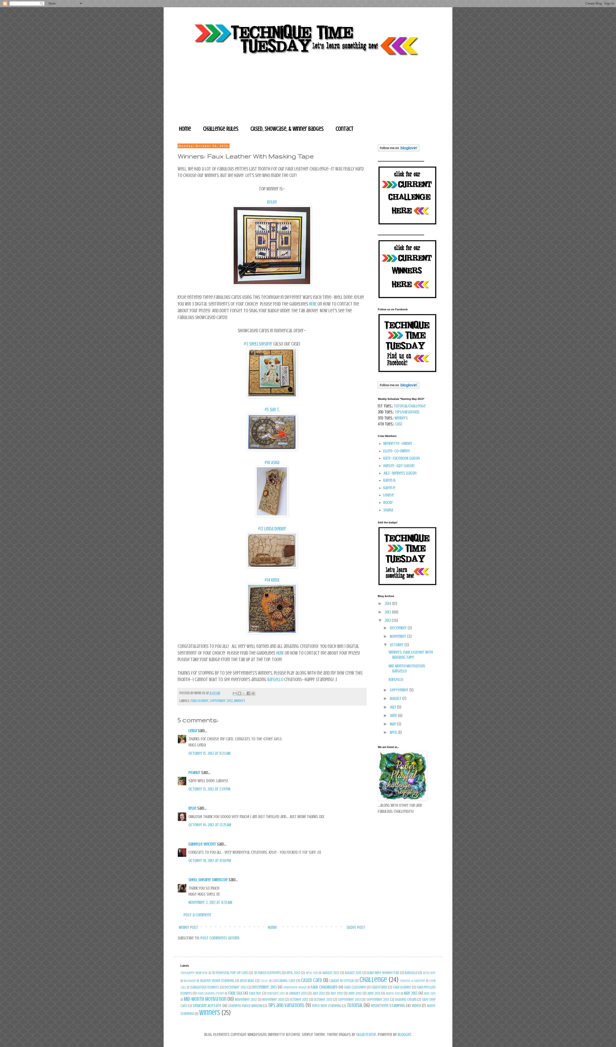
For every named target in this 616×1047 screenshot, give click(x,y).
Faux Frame (379, 987)
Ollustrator (366, 1034)
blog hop (429, 973)
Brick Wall (247, 981)
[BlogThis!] (239, 693)
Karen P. (389, 487)
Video (416, 1005)
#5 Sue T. (272, 409)
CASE (398, 424)
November (398, 636)
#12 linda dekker (272, 529)
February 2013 (276, 993)
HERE (312, 304)
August (396, 698)
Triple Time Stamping (326, 1006)
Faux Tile (255, 993)
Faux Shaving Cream (211, 993)
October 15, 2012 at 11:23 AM (209, 753)
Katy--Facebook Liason (401, 458)
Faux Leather (200, 701)
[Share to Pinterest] (253, 693)
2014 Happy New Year (194, 973)
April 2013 (312, 973)
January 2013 (298, 993)
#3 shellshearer (258, 344)
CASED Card (311, 980)
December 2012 (235, 987)
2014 (388, 603)
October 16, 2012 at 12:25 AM (209, 824)
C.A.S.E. (264, 981)
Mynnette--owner (397, 443)
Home (185, 129)
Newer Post (188, 927)
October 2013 (323, 999)
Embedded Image (295, 987)
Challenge (373, 980)
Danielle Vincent (202, 844)
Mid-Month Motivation (205, 999)
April (394, 732)
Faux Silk (235, 993)
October (397, 644)
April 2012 (293, 973)
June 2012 (355, 993)
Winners (239, 701)
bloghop (190, 981)
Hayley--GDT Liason (398, 465)
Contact (344, 129)
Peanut (194, 772)
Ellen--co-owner (396, 451)
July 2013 (336, 993)
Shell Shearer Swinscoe (208, 879)
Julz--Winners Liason (399, 473)
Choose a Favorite (412, 981)
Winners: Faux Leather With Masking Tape (411, 655)
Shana (388, 509)
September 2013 (377, 999)
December (399, 627)
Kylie (192, 808)
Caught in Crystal (341, 981)
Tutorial (355, 1005)
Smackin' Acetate (207, 1005)
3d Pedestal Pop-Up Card (230, 973)
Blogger (404, 1034)
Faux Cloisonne (355, 987)
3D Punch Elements (267, 973)
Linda (192, 730)
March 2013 (393, 993)
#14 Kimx (271, 580)
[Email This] (234, 693)
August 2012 (330, 973)
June (394, 715)
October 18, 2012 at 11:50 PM (209, 860)
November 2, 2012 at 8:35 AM (210, 902)
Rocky (388, 502)
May (393, 724)
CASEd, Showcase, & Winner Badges (287, 129)
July (393, 707)
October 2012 (299, 999)
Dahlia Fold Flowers (204, 987)
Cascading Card (283, 981)
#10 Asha (271, 462)
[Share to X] (244, 693)
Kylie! (272, 202)
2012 (388, 620)
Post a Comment (197, 914)
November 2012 (246, 999)
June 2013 (373, 993)
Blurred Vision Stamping (217, 981)
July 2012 (319, 993)
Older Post (356, 927)
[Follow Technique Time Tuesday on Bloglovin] (398, 150)
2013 (388, 612)
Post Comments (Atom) (219, 938)
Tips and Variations (286, 1005)
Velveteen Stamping (388, 1005)
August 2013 (353, 973)
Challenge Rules (220, 129)
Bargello (275, 679)
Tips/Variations (407, 412)
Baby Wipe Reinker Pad (383, 973)
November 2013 (273, 999)
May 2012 (410, 993)
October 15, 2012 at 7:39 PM (209, 789)
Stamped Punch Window (245, 1006)
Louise (388, 495)
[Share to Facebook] (248, 693)
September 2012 (221, 701)
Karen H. (389, 480)
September (399, 690)
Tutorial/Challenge (410, 405)
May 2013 (430, 993)
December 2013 (264, 987)
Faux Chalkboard (324, 987)
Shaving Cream (405, 999)
